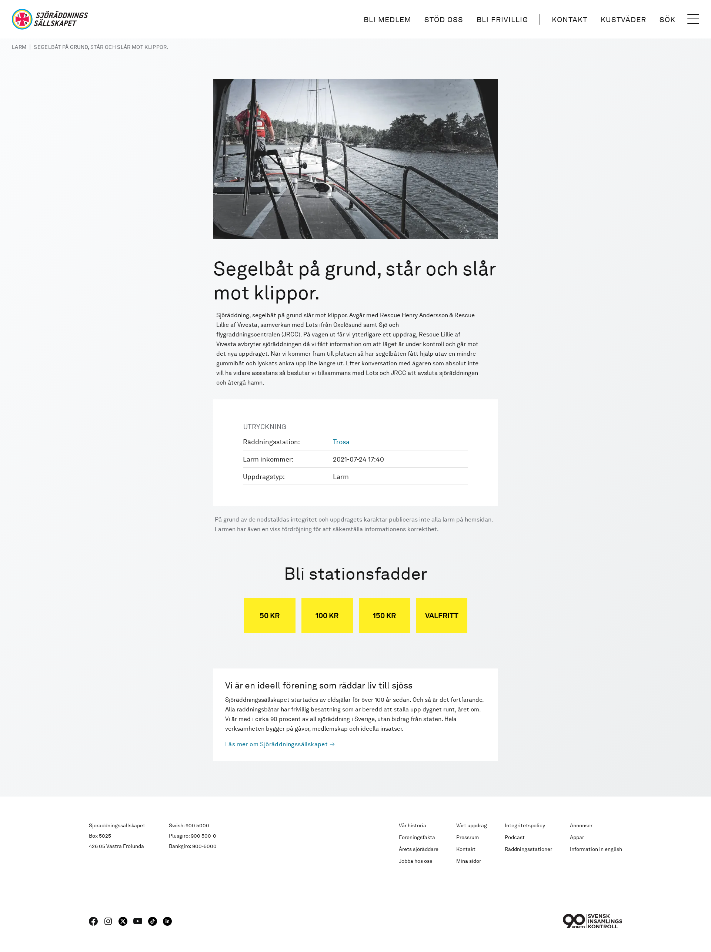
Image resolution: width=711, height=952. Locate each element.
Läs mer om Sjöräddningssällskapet (276, 744)
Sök (667, 19)
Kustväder (623, 19)
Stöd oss (443, 19)
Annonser (581, 825)
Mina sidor (468, 861)
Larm (19, 47)
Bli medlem (387, 19)
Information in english (596, 849)
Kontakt (569, 19)
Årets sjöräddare (418, 849)
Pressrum (467, 837)
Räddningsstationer (528, 849)
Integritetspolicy (525, 825)
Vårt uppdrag (471, 825)
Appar (577, 837)
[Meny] (693, 19)
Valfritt (441, 615)
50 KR (270, 615)
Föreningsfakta (417, 837)
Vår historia (412, 825)
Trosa (341, 442)
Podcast (515, 837)
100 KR (327, 615)
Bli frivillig (502, 19)
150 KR (384, 615)
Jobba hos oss (415, 861)
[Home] (50, 19)
